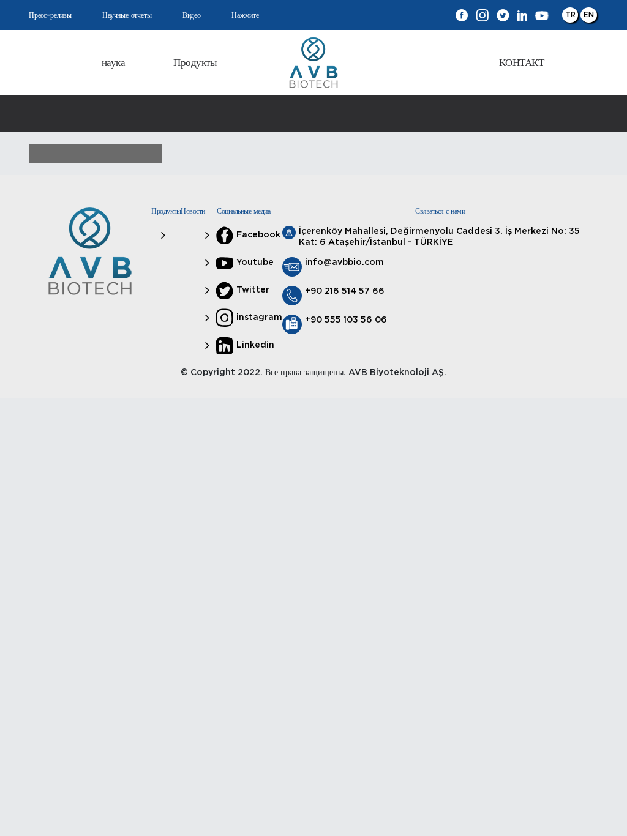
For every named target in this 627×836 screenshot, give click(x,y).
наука (114, 63)
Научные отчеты (126, 15)
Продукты (194, 63)
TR (570, 14)
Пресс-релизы (50, 15)
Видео (191, 15)
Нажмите (245, 15)
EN (589, 14)
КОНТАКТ (521, 63)
